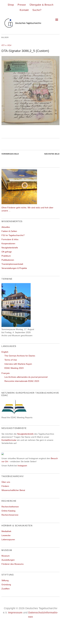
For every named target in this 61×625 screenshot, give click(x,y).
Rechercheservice (9, 515)
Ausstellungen (8, 560)
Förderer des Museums (12, 564)
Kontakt (24, 10)
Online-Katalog (8, 511)
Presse (22, 5)
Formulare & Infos (9, 239)
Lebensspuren (8, 539)
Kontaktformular (8, 440)
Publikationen (7, 260)
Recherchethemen (10, 506)
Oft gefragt (6, 252)
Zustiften (5, 588)
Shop (11, 5)
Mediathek (6, 531)
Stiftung (5, 580)
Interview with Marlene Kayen (18, 364)
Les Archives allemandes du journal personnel (26, 377)
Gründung (6, 584)
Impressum (15, 612)
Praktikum (6, 256)
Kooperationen (8, 243)
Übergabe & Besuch (41, 5)
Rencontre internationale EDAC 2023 (21, 381)
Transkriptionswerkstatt (12, 264)
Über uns (5, 482)
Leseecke (6, 535)
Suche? (36, 10)
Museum (5, 556)
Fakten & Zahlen (9, 231)
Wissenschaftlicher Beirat (13, 490)
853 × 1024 (6, 45)
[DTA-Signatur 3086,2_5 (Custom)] (30, 124)
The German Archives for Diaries (19, 356)
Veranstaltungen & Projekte (14, 268)
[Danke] (19, 203)
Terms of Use (10, 360)
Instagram (22, 465)
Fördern (5, 486)
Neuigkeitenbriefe (9, 247)
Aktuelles (5, 227)
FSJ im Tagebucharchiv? (13, 235)
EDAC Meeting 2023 (14, 368)
